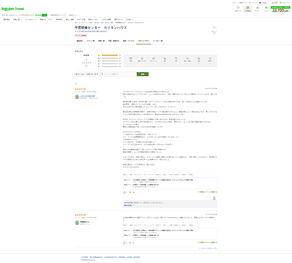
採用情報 (122, 257)
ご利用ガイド (242, 3)
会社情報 (84, 257)
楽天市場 (274, 3)
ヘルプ (234, 3)
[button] (98, 96)
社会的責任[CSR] (110, 257)
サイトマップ (253, 3)
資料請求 (137, 257)
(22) (113, 41)
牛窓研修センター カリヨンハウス (101, 27)
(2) (143, 41)
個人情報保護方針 (96, 257)
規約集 (129, 257)
